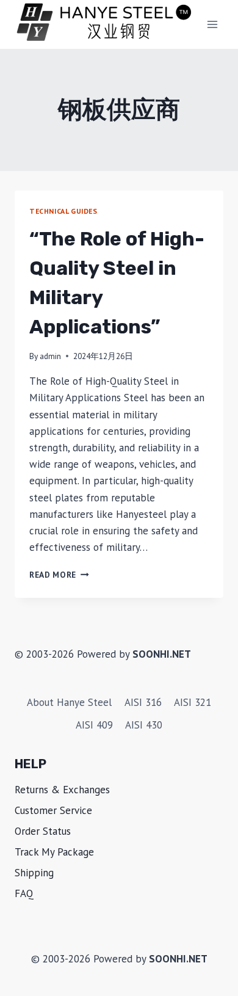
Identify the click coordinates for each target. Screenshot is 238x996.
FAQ (24, 893)
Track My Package (54, 852)
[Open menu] (212, 24)
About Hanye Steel (69, 702)
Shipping (34, 872)
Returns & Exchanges (62, 789)
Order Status (43, 831)
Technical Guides (63, 211)
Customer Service (53, 810)
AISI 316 (143, 702)
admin (50, 356)
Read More (59, 574)
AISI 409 (94, 725)
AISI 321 (192, 702)
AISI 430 (143, 725)
